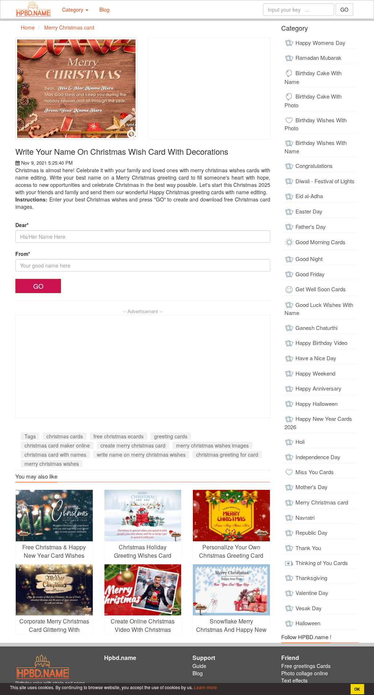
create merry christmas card (132, 445)
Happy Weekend (315, 373)
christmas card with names (55, 454)
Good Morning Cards (320, 242)
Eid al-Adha (309, 196)
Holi (300, 441)
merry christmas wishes (51, 463)
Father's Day (310, 226)
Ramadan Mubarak (318, 57)
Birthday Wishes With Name (316, 147)
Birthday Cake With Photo (313, 100)
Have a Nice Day (315, 358)
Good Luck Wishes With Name (319, 309)
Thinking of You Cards (321, 563)
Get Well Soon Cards (320, 289)
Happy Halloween (316, 403)
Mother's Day (311, 487)
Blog (104, 9)
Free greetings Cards (306, 665)
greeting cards (170, 436)
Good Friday (310, 274)
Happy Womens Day (320, 42)
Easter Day (309, 211)
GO (344, 9)
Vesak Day (308, 608)
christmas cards (64, 436)
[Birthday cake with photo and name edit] (33, 9)
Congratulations (314, 165)
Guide (199, 665)
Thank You (308, 548)
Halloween (307, 623)
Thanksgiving (311, 577)
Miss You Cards (314, 472)
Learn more (205, 687)
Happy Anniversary (318, 388)
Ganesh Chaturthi (316, 327)
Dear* (21, 225)
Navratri (304, 517)
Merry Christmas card (321, 502)
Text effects (294, 680)
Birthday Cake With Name (313, 77)
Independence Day (317, 457)
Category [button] (73, 9)
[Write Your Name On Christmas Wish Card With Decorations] (76, 89)
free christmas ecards (119, 436)
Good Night (309, 258)
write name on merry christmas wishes (141, 454)
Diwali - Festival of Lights (325, 181)
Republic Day (311, 532)
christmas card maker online (57, 445)
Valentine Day (311, 592)
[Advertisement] (209, 88)
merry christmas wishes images (212, 445)
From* (22, 253)
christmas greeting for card (227, 454)
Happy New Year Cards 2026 (318, 423)
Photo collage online (304, 673)
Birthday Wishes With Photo (316, 124)
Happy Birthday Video (321, 342)
